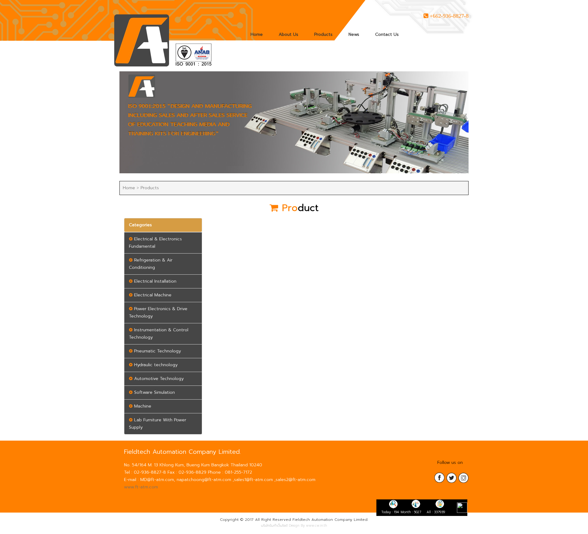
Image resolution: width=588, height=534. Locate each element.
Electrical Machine (152, 295)
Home (257, 34)
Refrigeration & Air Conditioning (150, 264)
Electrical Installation (154, 281)
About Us (288, 34)
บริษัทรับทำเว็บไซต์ (274, 525)
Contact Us (387, 34)
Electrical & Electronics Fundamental (155, 243)
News (354, 34)
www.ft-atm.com (141, 487)
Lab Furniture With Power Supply (157, 424)
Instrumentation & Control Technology (158, 333)
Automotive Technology (158, 378)
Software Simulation (154, 392)
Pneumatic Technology (157, 351)
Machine (142, 406)
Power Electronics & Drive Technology (158, 312)
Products (323, 34)
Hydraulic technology (155, 365)
